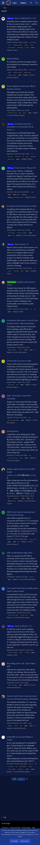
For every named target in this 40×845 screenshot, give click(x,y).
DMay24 (9, 70)
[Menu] (3, 3)
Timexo (9, 42)
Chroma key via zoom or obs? (19, 361)
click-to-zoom (16, 244)
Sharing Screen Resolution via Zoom (22, 206)
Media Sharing (13, 58)
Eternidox (10, 192)
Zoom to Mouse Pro (19, 18)
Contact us (5, 827)
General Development (14, 687)
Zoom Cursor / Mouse (20, 168)
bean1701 (10, 539)
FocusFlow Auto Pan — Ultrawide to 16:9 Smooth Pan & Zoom (20, 127)
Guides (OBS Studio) (19, 728)
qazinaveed (10, 683)
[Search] (36, 3)
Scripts (15, 50)
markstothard (11, 230)
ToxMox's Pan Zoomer (21, 282)
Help (33, 827)
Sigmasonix (10, 154)
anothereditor (11, 347)
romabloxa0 (11, 577)
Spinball (9, 723)
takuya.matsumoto (13, 496)
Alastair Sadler (11, 382)
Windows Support (12, 77)
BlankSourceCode (12, 650)
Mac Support (32, 235)
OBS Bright (6, 823)
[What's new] (31, 3)
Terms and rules (15, 827)
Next (20, 779)
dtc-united (10, 764)
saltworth (10, 417)
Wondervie (10, 455)
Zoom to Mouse (17, 626)
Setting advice (12, 431)
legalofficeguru (11, 613)
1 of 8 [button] (14, 779)
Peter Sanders (11, 110)
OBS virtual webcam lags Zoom (19, 552)
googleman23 (11, 268)
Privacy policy (26, 827)
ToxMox (9, 309)
